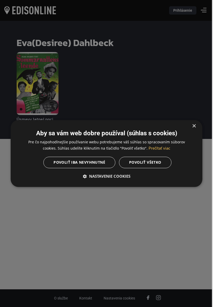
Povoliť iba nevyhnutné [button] (77, 162)
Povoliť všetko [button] (143, 162)
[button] (104, 176)
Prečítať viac (157, 148)
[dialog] (104, 153)
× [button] (190, 126)
